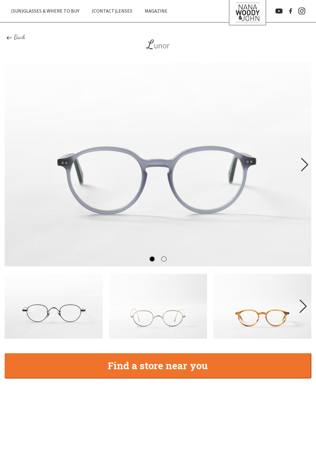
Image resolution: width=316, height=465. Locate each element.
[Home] (247, 11)
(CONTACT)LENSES (112, 11)
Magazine (156, 11)
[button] (304, 164)
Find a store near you (158, 365)
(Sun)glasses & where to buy (45, 11)
